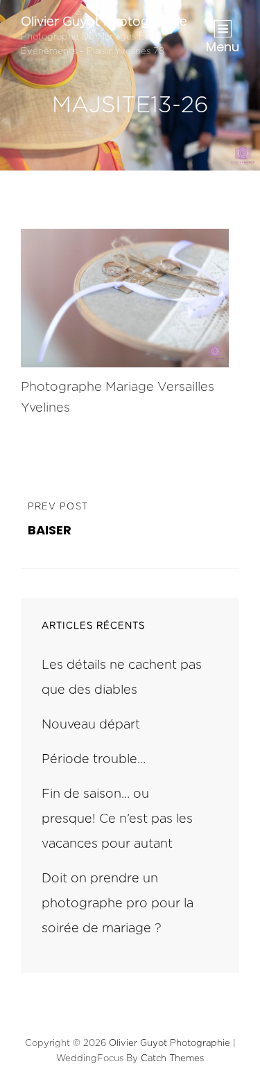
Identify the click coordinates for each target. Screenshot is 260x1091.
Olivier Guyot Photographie (104, 22)
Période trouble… (94, 759)
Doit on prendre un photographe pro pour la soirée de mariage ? (117, 904)
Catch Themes (172, 1058)
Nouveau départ (91, 725)
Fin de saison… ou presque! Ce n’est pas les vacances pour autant (117, 819)
